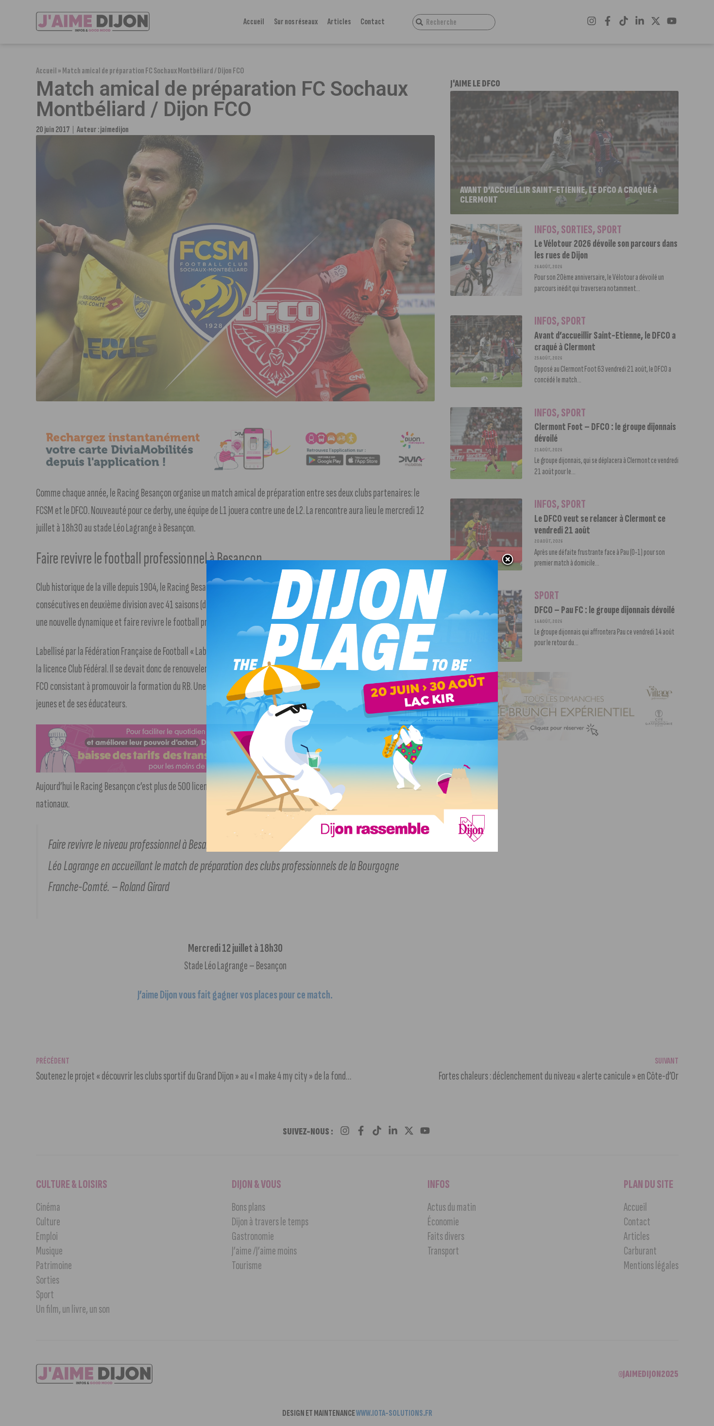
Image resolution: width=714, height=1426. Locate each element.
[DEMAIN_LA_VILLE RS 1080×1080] (352, 849)
